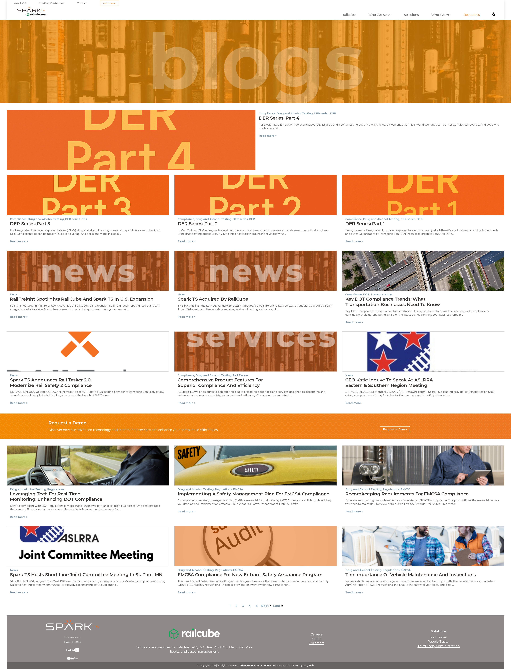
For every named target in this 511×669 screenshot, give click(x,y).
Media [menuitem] (317, 639)
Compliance (267, 113)
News (14, 294)
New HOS (19, 3)
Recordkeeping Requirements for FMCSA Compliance (407, 494)
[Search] (495, 15)
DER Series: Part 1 (365, 223)
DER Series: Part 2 (198, 223)
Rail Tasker (240, 375)
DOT (366, 294)
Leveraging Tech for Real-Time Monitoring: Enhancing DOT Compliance (56, 496)
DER (333, 113)
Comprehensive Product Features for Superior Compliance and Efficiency (220, 382)
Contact (82, 3)
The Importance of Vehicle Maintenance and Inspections (410, 574)
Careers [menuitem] (316, 634)
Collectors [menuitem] (316, 643)
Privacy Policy (247, 665)
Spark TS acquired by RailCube (213, 299)
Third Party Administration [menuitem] (438, 646)
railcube (349, 15)
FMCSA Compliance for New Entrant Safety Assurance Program (250, 574)
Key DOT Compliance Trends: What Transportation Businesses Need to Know (392, 301)
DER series (321, 113)
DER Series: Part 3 (30, 223)
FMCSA (238, 489)
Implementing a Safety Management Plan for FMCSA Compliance (253, 494)
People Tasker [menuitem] (439, 641)
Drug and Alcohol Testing (295, 113)
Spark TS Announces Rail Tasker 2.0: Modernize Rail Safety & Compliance (51, 382)
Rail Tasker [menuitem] (438, 637)
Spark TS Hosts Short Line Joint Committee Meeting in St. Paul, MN (86, 574)
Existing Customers (52, 3)
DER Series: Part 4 (279, 118)
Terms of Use (264, 665)
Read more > (268, 135)
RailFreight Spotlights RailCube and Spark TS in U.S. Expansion (82, 299)
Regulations (55, 489)
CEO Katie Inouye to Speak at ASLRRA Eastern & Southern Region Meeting (389, 382)
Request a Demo (395, 429)
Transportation (381, 294)
